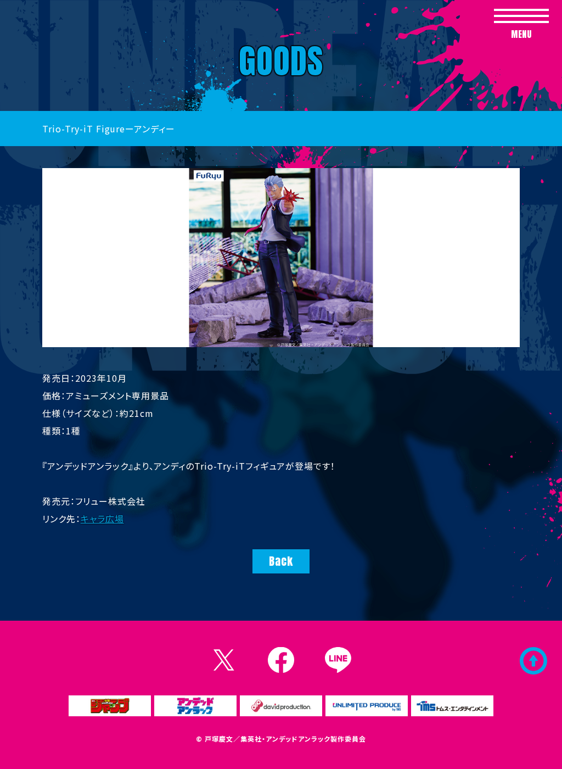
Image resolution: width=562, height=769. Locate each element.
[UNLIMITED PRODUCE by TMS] (366, 705)
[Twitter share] (224, 660)
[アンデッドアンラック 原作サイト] (195, 705)
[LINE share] (338, 660)
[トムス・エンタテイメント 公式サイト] (452, 705)
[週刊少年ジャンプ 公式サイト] (110, 705)
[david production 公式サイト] (281, 705)
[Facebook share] (281, 660)
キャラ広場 (102, 518)
